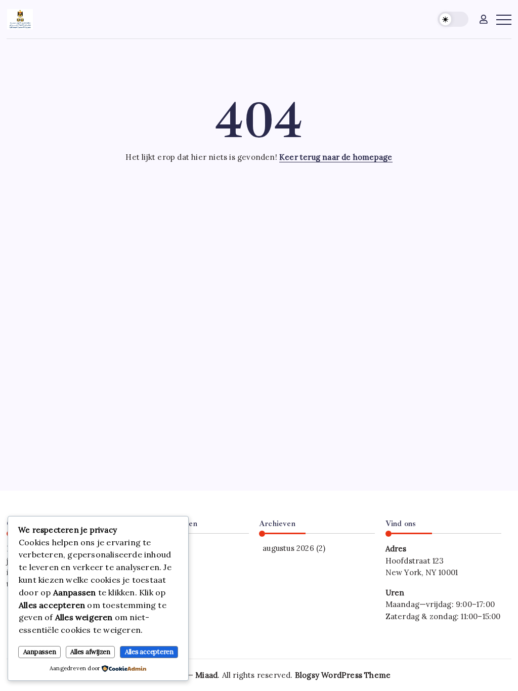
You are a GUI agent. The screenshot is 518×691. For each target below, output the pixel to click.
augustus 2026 (288, 548)
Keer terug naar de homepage (335, 157)
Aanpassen (39, 651)
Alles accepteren (149, 651)
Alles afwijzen (90, 651)
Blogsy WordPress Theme (343, 675)
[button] (453, 19)
